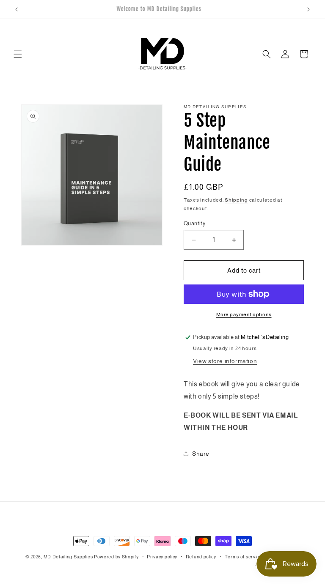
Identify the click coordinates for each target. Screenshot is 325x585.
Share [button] (200, 453)
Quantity (194, 223)
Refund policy (201, 556)
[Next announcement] (308, 9)
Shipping (236, 200)
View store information (225, 361)
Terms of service (243, 556)
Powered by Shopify (116, 556)
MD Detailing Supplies (68, 556)
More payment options (244, 314)
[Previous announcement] (16, 9)
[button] (17, 54)
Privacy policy (162, 556)
